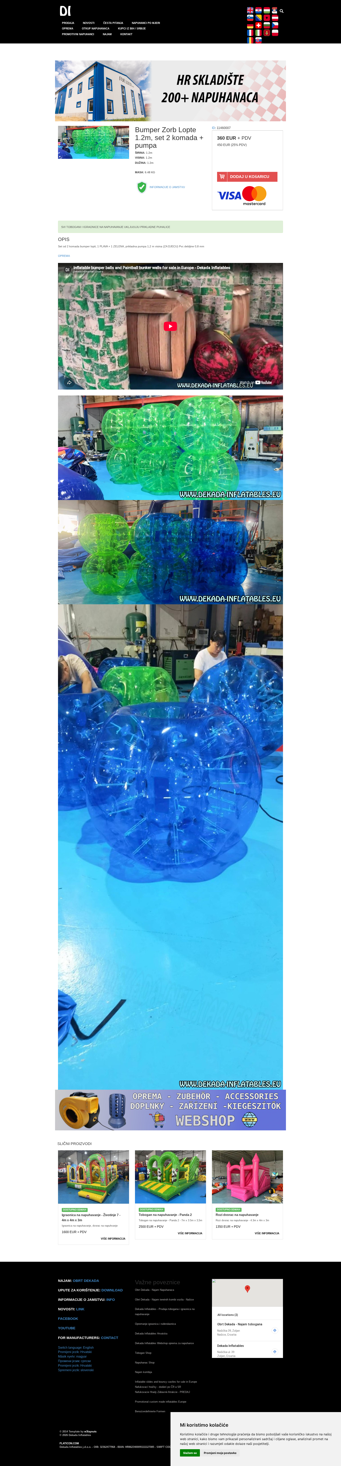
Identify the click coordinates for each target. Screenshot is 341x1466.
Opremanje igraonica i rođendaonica (155, 1323)
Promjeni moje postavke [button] (220, 1453)
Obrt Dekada (86, 1281)
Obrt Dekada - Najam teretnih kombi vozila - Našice (164, 1299)
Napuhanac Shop (145, 1362)
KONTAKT (126, 34)
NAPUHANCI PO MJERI (146, 23)
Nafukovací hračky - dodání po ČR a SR (158, 1386)
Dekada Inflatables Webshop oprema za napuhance (164, 1343)
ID (213, 128)
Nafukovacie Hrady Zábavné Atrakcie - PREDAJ (162, 1392)
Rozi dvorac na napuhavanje (237, 1214)
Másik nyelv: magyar (72, 1356)
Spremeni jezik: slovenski (76, 1370)
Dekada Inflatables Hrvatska (151, 1333)
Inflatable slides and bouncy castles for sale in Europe (166, 1381)
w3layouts (90, 1431)
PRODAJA (68, 23)
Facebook (68, 1319)
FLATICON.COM (69, 1443)
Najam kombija (143, 1372)
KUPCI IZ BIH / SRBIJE (132, 28)
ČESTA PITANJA (113, 23)
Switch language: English (76, 1347)
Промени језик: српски (74, 1361)
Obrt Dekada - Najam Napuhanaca (154, 1289)
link (80, 1309)
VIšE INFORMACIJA (113, 1238)
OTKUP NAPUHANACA (95, 28)
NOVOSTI (89, 23)
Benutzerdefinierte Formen (150, 1411)
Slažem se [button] (190, 1453)
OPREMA (67, 28)
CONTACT (109, 1338)
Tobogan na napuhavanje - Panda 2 (165, 1214)
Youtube (66, 1328)
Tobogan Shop (143, 1352)
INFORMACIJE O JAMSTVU (167, 187)
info (110, 1300)
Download (112, 1290)
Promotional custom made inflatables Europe (160, 1401)
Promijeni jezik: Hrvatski (75, 1352)
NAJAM (107, 34)
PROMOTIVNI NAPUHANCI (78, 34)
